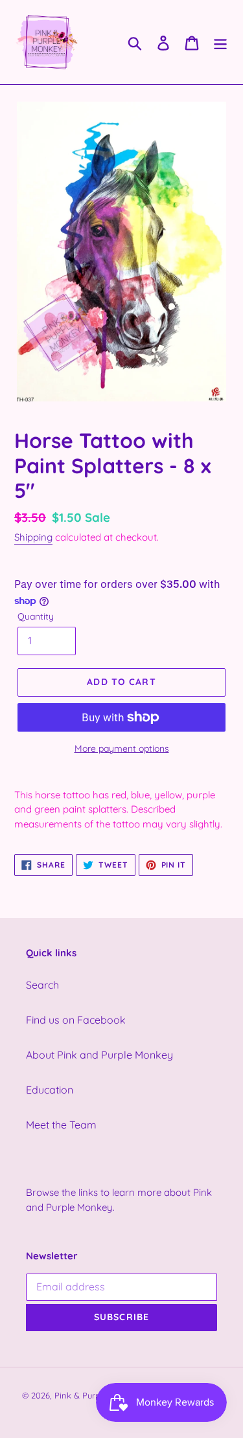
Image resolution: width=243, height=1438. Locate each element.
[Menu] (220, 41)
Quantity (35, 616)
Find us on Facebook (76, 1019)
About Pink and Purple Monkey (99, 1054)
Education (49, 1089)
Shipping (33, 537)
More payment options (122, 748)
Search (42, 984)
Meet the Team (61, 1124)
